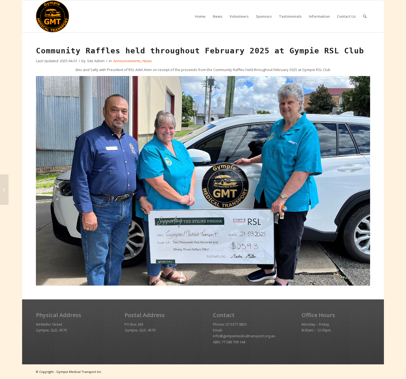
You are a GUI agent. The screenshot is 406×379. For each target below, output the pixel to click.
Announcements (127, 60)
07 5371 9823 (236, 324)
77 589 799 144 (233, 341)
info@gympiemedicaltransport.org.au (244, 335)
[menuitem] (200, 16)
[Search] (364, 16)
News (147, 60)
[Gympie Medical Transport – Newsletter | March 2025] (4, 189)
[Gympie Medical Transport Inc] (52, 16)
